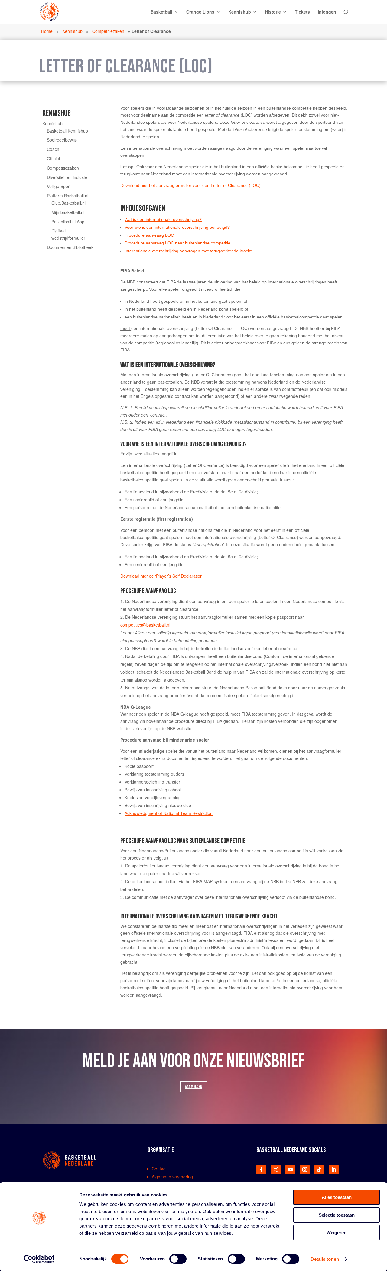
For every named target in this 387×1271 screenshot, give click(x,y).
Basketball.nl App (67, 222)
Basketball (161, 12)
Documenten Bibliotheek (70, 247)
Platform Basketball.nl (67, 196)
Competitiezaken (108, 31)
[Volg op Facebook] (261, 1169)
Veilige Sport (59, 186)
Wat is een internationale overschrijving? (163, 219)
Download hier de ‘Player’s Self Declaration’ (162, 576)
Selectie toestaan (337, 1215)
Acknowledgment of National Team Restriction (169, 813)
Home (47, 31)
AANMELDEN (193, 1086)
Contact (159, 1169)
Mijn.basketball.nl (67, 212)
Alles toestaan (337, 1197)
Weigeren (336, 1232)
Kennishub (239, 12)
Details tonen (325, 1259)
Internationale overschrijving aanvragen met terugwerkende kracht (188, 250)
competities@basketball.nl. (145, 625)
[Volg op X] (276, 1169)
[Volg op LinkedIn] (334, 1169)
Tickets (302, 12)
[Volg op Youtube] (290, 1169)
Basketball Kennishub (67, 131)
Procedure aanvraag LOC (149, 235)
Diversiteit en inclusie (67, 177)
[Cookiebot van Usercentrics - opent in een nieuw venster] (39, 1259)
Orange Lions (200, 12)
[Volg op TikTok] (319, 1169)
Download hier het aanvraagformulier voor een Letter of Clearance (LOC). (191, 185)
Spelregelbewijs (62, 140)
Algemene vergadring (172, 1177)
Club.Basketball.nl (68, 203)
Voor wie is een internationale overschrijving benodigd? (177, 227)
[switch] (178, 1259)
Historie (273, 12)
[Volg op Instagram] (305, 1169)
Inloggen (327, 12)
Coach (53, 149)
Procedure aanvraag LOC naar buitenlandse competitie (177, 243)
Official (53, 158)
